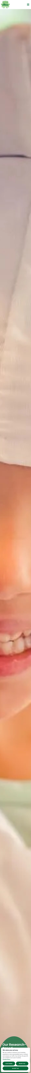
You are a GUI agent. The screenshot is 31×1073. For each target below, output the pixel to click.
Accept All (15, 1068)
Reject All (22, 1063)
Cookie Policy (6, 1059)
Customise (8, 1063)
